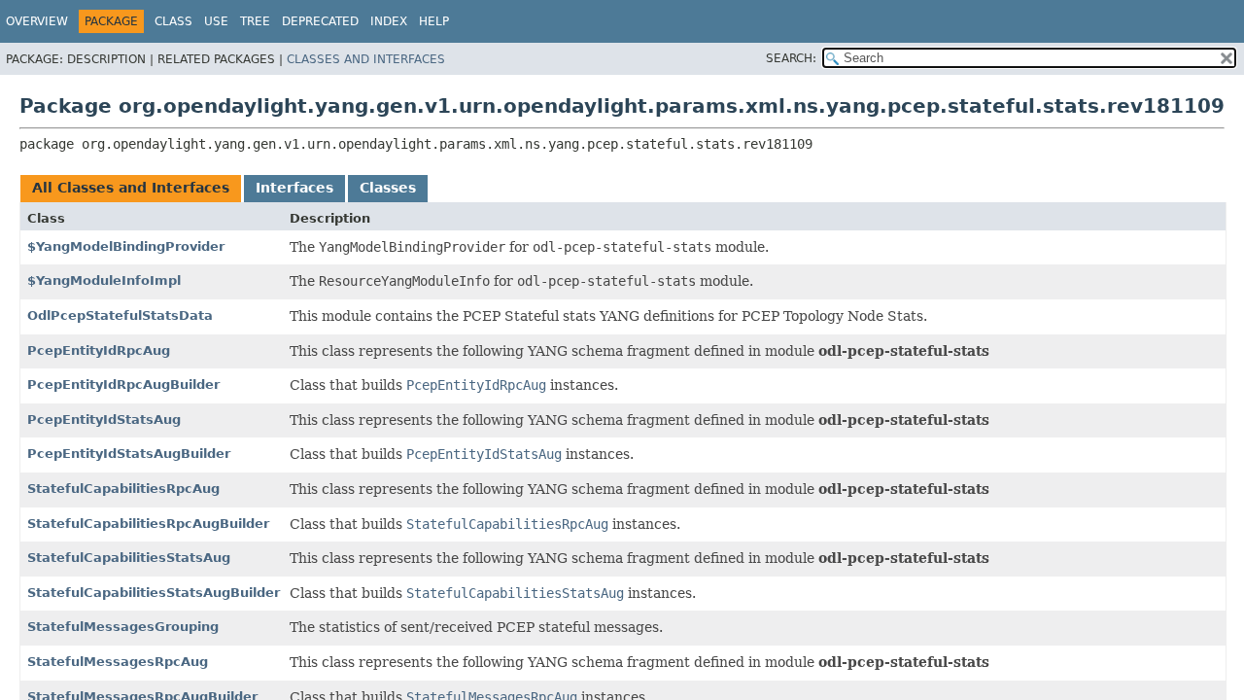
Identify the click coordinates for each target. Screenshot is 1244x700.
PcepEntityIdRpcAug (98, 350)
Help (434, 21)
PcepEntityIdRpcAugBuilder (123, 384)
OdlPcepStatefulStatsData (120, 315)
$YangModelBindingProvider (126, 246)
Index (388, 21)
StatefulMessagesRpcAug (117, 661)
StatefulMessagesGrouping (123, 626)
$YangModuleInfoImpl (104, 280)
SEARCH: (791, 58)
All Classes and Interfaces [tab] (130, 187)
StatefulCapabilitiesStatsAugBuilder (153, 592)
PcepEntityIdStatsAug (104, 419)
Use (216, 21)
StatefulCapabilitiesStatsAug (128, 557)
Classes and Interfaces (366, 59)
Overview (37, 21)
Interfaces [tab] (294, 187)
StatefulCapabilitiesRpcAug (123, 488)
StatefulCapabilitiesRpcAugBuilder (148, 523)
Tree (255, 21)
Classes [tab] (388, 187)
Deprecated (320, 21)
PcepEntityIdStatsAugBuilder (128, 453)
